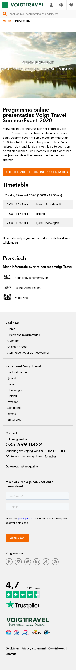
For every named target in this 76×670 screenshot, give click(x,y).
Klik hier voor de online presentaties (37, 172)
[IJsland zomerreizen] (7, 291)
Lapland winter (17, 372)
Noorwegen (15, 390)
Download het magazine (22, 466)
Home (7, 20)
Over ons (13, 340)
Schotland (14, 407)
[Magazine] (7, 301)
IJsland (11, 378)
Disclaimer (12, 648)
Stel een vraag (17, 346)
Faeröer (12, 384)
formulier (50, 456)
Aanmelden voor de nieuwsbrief (28, 352)
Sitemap (11, 654)
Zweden (12, 402)
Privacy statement (33, 648)
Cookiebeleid (56, 648)
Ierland (11, 413)
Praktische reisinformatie (23, 335)
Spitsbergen (15, 419)
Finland (12, 396)
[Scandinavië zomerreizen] (7, 281)
